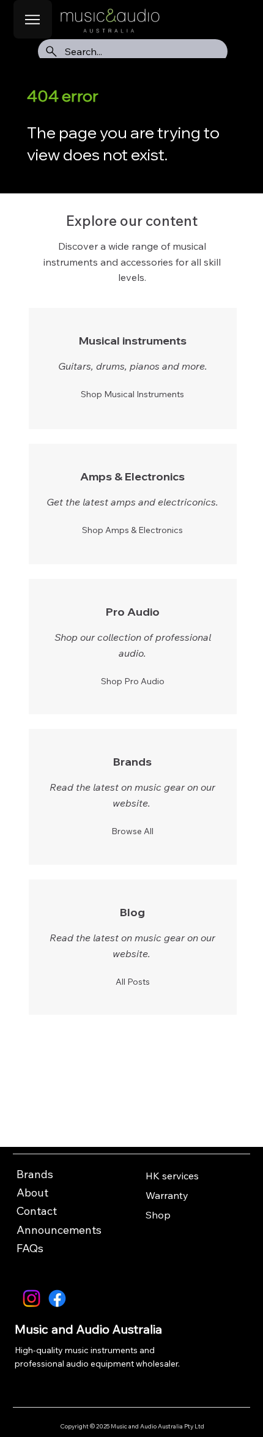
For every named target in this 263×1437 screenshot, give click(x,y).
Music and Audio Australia (88, 1329)
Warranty (167, 1195)
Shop (158, 1215)
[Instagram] (31, 1298)
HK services (172, 1176)
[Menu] (32, 19)
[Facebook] (57, 1298)
